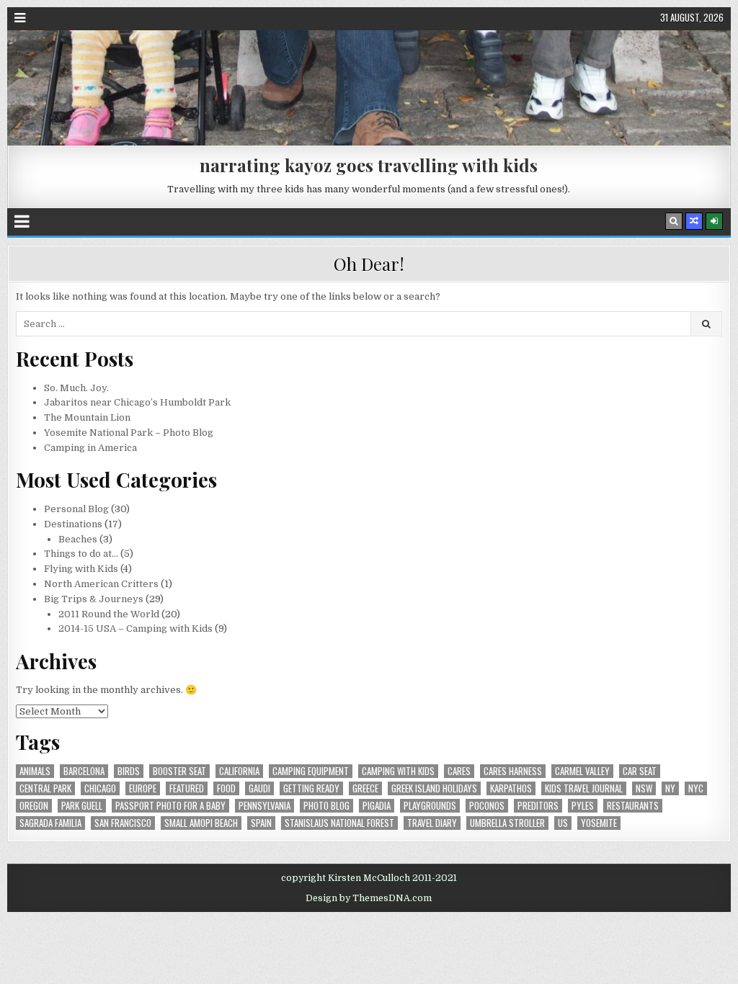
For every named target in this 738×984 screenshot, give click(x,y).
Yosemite (599, 823)
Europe (142, 788)
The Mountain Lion (87, 417)
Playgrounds (430, 806)
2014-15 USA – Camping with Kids (135, 628)
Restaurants (633, 806)
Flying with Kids (81, 568)
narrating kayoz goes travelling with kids (369, 164)
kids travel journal (584, 788)
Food (226, 788)
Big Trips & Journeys (93, 599)
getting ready (311, 788)
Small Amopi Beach (201, 823)
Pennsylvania (264, 806)
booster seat (179, 771)
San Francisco (122, 823)
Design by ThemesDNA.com (369, 898)
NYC (695, 788)
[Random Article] (694, 221)
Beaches (77, 539)
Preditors (538, 806)
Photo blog (326, 806)
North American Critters (101, 583)
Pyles (583, 806)
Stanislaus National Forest (339, 823)
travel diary (432, 823)
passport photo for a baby (170, 806)
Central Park (45, 788)
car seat (640, 771)
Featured (186, 788)
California (239, 771)
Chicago (100, 788)
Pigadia (377, 806)
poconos (486, 806)
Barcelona (84, 771)
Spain (261, 823)
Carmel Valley (582, 771)
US (563, 823)
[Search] (674, 221)
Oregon (33, 806)
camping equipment (310, 771)
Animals (34, 771)
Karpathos (511, 788)
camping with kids (398, 771)
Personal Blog (76, 509)
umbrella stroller (507, 823)
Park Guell (81, 806)
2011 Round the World (108, 614)
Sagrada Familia (50, 823)
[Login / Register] (714, 221)
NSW (644, 788)
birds (128, 771)
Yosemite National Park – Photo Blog (128, 432)
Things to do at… (81, 553)
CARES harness (513, 771)
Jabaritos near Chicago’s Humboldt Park (137, 402)
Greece (365, 788)
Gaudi (259, 788)
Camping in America (90, 447)
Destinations (73, 524)
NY (670, 788)
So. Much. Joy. (76, 388)
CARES (459, 771)
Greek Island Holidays (434, 788)
